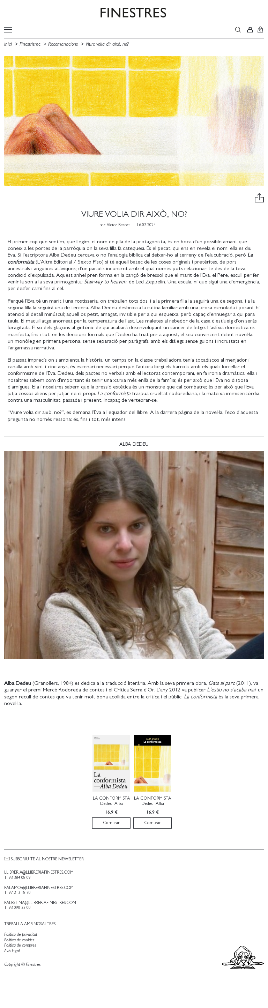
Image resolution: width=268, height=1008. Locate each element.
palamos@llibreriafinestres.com (39, 887)
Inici (8, 44)
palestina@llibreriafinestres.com (40, 902)
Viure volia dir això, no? (107, 44)
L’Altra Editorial (54, 262)
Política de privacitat (20, 934)
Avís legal (12, 951)
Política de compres (20, 945)
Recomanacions (63, 44)
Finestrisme (30, 44)
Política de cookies (19, 940)
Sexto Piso (90, 262)
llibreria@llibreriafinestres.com (39, 872)
